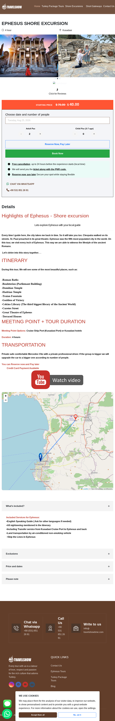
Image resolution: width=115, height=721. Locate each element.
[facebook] (18, 684)
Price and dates (14, 566)
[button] (55, 78)
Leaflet (85, 489)
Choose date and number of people (27, 114)
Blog (53, 686)
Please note (12, 579)
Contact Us (108, 6)
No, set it (77, 715)
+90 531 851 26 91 (19, 190)
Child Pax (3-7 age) (84, 128)
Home (37, 6)
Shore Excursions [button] (74, 6)
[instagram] (11, 684)
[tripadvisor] (32, 684)
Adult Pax (30, 128)
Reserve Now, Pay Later (57, 144)
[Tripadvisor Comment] (60, 83)
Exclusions (12, 554)
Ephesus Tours (58, 671)
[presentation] (6, 54)
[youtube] (25, 684)
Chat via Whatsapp (21, 184)
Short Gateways (94, 6)
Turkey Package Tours (53, 6)
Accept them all (38, 715)
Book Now (57, 153)
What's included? (15, 506)
